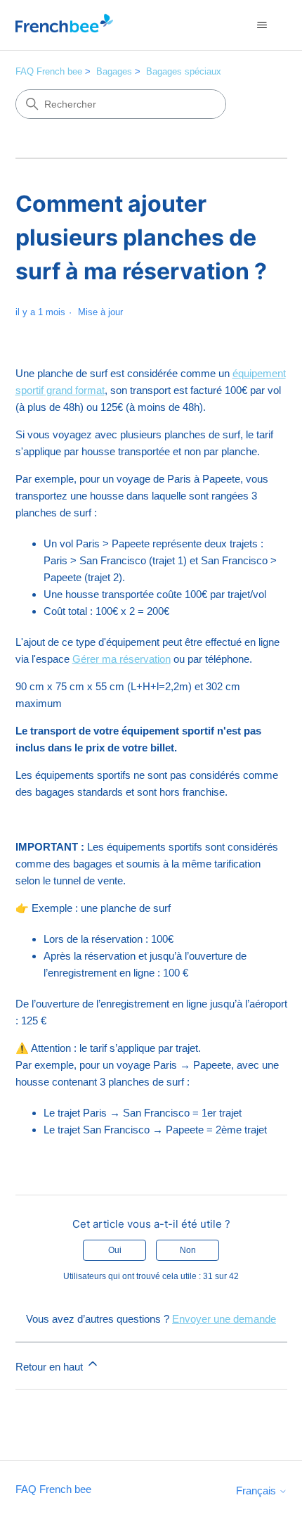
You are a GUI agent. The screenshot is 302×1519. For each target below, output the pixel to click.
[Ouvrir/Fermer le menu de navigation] (262, 25)
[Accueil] (64, 25)
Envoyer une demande (224, 1319)
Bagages (114, 71)
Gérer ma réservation (121, 659)
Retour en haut (50, 1367)
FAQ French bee (48, 71)
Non (188, 1250)
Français (257, 1490)
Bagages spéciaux (183, 71)
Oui (115, 1250)
